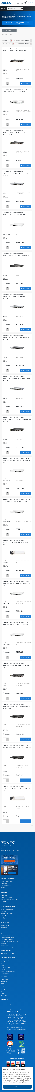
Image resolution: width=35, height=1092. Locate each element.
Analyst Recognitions (6, 960)
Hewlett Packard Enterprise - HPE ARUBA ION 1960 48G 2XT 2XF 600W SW (17, 583)
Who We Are (5, 922)
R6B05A (5, 398)
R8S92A (5, 726)
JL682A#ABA (6, 521)
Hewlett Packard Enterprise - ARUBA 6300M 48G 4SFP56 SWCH (16, 50)
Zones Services (5, 933)
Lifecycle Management (7, 935)
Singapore (4, 995)
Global (3, 987)
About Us (4, 892)
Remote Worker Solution (7, 937)
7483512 (5, 689)
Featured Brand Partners (7, 953)
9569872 (5, 648)
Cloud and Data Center (7, 881)
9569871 (5, 484)
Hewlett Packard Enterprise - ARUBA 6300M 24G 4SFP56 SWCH (16, 255)
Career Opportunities (6, 897)
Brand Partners (5, 950)
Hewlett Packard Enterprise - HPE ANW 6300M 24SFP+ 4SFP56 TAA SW (17, 746)
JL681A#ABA (6, 111)
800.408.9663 (5, 1002)
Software (3, 943)
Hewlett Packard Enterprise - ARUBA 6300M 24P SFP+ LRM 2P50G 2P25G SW (17, 706)
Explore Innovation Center (8, 971)
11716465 (5, 771)
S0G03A (5, 767)
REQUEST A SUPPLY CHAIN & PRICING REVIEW (17, 23)
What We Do (5, 931)
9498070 (5, 197)
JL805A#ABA (6, 234)
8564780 (5, 812)
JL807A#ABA (6, 480)
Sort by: (8, 8)
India (2, 993)
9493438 (5, 566)
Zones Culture (5, 925)
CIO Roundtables (5, 967)
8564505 (5, 361)
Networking (4, 883)
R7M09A (5, 562)
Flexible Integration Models (8, 919)
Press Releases (5, 973)
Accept (17, 1087)
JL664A (5, 275)
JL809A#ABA (6, 603)
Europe (3, 991)
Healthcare (4, 981)
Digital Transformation (7, 939)
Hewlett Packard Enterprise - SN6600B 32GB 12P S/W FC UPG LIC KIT (16, 788)
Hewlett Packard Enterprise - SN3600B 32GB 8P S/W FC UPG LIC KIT (16, 542)
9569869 (5, 607)
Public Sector (4, 979)
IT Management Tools (8, 906)
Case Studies (4, 965)
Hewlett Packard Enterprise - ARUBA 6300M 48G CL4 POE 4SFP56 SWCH (17, 665)
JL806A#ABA (6, 644)
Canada (3, 990)
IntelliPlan (3, 915)
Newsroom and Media (8, 957)
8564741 (5, 402)
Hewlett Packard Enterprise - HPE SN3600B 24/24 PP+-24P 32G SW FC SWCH (17, 174)
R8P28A (5, 193)
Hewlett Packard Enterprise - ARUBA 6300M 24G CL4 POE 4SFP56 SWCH (17, 419)
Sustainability (4, 903)
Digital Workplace (6, 885)
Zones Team (4, 927)
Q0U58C (5, 357)
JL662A (5, 439)
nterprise (3, 917)
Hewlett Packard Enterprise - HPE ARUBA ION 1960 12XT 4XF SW (16, 214)
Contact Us (4, 999)
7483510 (5, 157)
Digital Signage (5, 945)
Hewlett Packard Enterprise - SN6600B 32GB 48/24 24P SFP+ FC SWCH (16, 337)
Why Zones (4, 895)
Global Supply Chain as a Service (9, 941)
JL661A (4, 685)
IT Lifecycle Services (6, 889)
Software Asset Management (9, 947)
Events (3, 969)
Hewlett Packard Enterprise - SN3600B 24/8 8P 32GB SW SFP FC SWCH (16, 296)
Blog (2, 963)
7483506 (5, 75)
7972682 (5, 525)
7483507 (5, 279)
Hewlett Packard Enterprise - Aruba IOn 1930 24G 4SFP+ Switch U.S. (17, 500)
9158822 (5, 320)
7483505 (5, 443)
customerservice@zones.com (9, 1004)
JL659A (5, 152)
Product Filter (8, 31)
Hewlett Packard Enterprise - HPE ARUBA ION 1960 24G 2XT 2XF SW (16, 623)
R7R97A (5, 316)
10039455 (5, 730)
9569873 (5, 238)
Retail (2, 983)
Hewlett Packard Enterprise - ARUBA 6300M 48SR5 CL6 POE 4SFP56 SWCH (14, 133)
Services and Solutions (8, 878)
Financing (3, 901)
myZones (3, 911)
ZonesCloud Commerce (8, 913)
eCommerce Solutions (7, 909)
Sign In (30, 2)
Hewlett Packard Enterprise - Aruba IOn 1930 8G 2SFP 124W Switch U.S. (17, 91)
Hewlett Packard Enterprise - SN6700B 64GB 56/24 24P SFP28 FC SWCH (16, 378)
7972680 (5, 116)
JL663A (5, 70)
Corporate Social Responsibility (9, 899)
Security (3, 887)
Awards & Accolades (6, 961)
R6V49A (5, 808)
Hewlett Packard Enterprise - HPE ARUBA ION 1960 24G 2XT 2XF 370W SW (16, 460)
